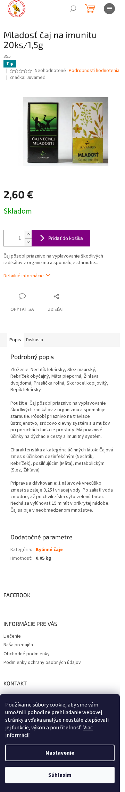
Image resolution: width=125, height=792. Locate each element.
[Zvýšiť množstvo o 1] (28, 234)
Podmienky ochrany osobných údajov (42, 662)
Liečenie (12, 636)
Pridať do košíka (65, 238)
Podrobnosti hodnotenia (94, 71)
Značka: (27, 77)
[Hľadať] (73, 9)
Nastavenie (59, 753)
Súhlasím (60, 775)
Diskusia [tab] (34, 339)
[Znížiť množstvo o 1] (28, 242)
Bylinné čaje (49, 549)
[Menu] (109, 9)
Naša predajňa (18, 644)
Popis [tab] (15, 339)
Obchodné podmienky (26, 653)
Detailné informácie (23, 275)
